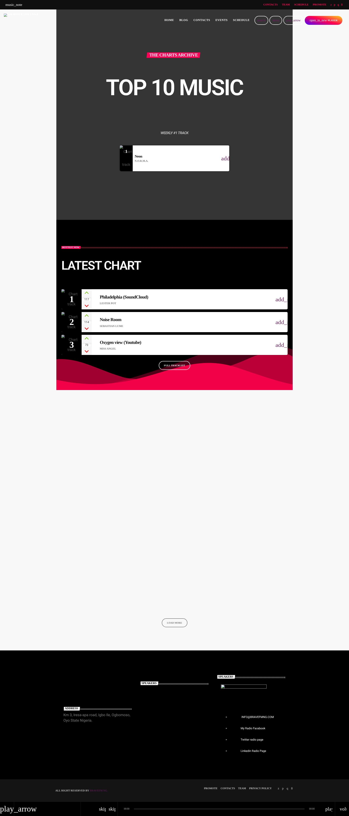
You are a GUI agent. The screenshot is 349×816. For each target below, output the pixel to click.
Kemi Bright (156, 738)
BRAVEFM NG (98, 790)
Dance (67, 485)
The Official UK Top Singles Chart (254, 596)
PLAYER (323, 20)
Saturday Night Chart (162, 596)
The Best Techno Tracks (245, 493)
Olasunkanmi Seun (163, 697)
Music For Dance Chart (83, 493)
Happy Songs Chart (79, 596)
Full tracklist (174, 365)
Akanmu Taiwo (159, 717)
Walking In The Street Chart (168, 493)
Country (149, 485)
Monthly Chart (235, 485)
